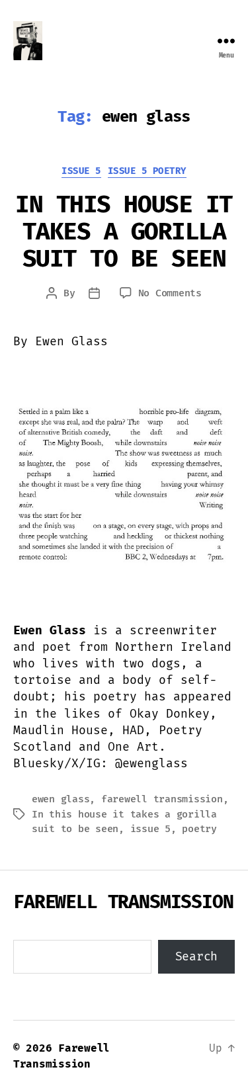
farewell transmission (162, 799)
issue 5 (150, 829)
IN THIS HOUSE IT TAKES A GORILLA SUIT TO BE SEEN (123, 231)
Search (196, 956)
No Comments (170, 293)
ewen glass (60, 799)
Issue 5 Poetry (147, 171)
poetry (199, 829)
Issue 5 (81, 171)
